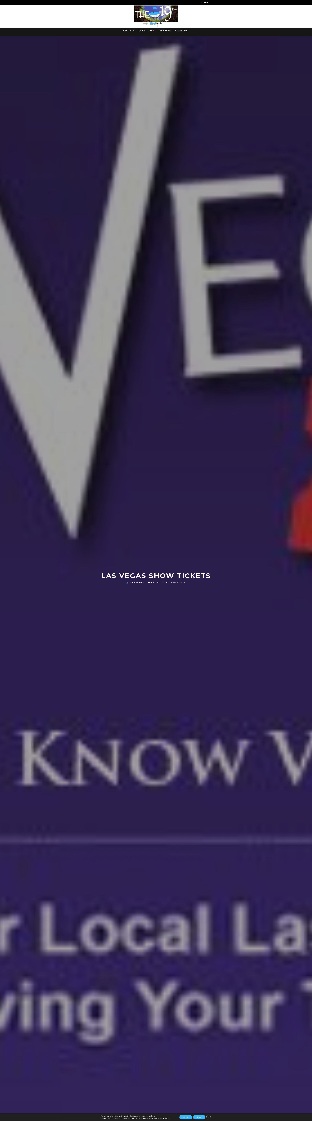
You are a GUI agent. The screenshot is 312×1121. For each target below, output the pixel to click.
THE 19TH (129, 31)
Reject (199, 1117)
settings (166, 1118)
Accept (185, 1117)
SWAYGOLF (182, 31)
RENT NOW (164, 31)
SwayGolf (137, 583)
